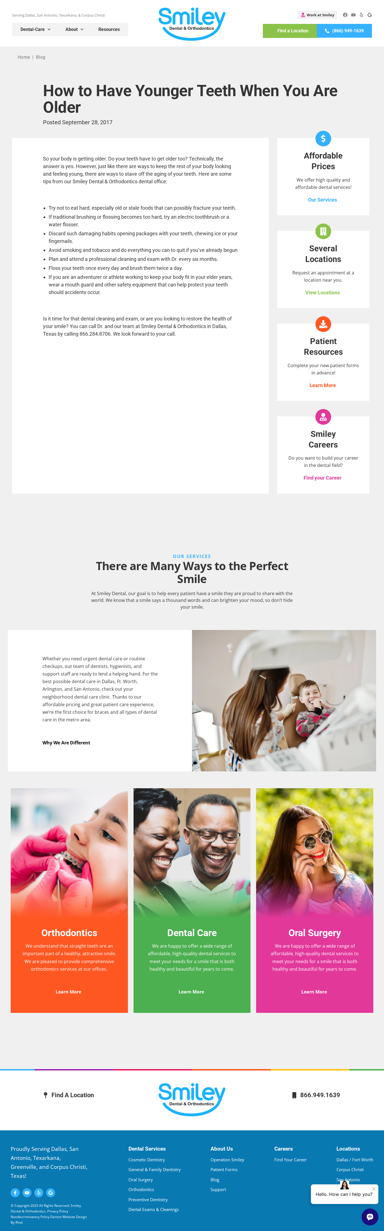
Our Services (322, 200)
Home (24, 57)
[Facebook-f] (15, 1192)
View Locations (322, 292)
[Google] (369, 15)
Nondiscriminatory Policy (30, 1216)
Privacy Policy (58, 1211)
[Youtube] (353, 15)
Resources (109, 29)
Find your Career (323, 478)
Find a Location (292, 30)
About (71, 29)
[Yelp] (361, 15)
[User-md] (317, 15)
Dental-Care (33, 29)
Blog (40, 57)
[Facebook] (345, 15)
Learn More (323, 385)
